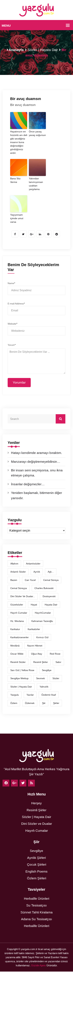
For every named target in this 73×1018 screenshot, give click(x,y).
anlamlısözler (33, 563)
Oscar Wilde (16, 653)
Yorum (11, 345)
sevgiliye (46, 670)
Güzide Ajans (38, 965)
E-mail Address (16, 303)
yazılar (30, 694)
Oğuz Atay (36, 653)
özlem (13, 703)
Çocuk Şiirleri (36, 864)
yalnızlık (44, 686)
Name (11, 283)
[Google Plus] (14, 783)
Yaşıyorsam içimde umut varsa (16, 218)
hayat (34, 604)
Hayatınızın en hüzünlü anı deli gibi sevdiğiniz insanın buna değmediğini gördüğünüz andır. (18, 142)
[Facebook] (6, 783)
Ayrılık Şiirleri (36, 858)
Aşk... (51, 571)
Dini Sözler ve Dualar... (22, 596)
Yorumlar (19, 382)
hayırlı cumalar (18, 612)
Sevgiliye (36, 851)
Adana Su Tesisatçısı (36, 919)
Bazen (13, 580)
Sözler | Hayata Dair (43, 50)
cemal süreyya (18, 588)
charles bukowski (43, 588)
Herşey (36, 803)
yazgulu (14, 694)
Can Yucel (30, 580)
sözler (55, 678)
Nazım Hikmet (34, 645)
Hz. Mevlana (17, 621)
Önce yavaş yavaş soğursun (37, 133)
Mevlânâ (15, 645)
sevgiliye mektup (19, 678)
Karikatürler (34, 629)
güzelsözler (16, 604)
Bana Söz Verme (15, 180)
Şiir (43, 703)
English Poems (36, 871)
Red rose (55, 653)
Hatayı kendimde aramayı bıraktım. (36, 453)
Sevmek (40, 678)
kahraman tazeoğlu (42, 621)
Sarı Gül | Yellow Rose (22, 670)
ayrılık (36, 571)
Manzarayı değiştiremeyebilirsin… (35, 461)
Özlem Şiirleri (36, 878)
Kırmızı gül (42, 637)
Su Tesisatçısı (36, 905)
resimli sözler (18, 662)
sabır (58, 662)
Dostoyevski (49, 596)
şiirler (56, 703)
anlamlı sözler (18, 571)
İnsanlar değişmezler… (28, 484)
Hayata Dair (51, 604)
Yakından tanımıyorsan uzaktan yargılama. (36, 184)
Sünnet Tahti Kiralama (37, 912)
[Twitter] (23, 783)
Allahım (14, 563)
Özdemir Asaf (48, 694)
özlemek (29, 703)
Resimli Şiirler (40, 662)
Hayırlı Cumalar (36, 830)
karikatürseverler (19, 637)
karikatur (15, 629)
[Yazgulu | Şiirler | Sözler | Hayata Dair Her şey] (36, 10)
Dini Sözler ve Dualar (36, 823)
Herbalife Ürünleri (36, 898)
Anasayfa (16, 50)
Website (12, 323)
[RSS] (31, 783)
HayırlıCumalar (43, 612)
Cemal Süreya (51, 580)
